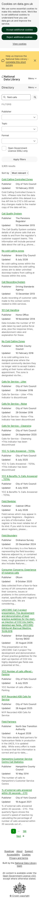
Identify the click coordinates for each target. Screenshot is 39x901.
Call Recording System (13, 282)
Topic (4, 123)
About (19, 851)
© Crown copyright (19, 896)
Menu (31, 78)
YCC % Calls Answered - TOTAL (18, 451)
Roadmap (9, 851)
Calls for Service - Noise (14, 403)
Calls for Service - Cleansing (16, 426)
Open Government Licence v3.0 (19, 876)
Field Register (9, 501)
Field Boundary (9, 535)
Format (5, 135)
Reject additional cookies (19, 37)
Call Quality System (12, 213)
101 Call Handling (10, 310)
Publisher (6, 111)
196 (24, 831)
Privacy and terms (18, 858)
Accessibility (13, 854)
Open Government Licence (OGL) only (18, 149)
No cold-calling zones (13, 251)
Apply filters (19, 159)
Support (29, 851)
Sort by (5, 173)
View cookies (19, 44)
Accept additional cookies (19, 29)
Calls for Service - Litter (14, 381)
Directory (8, 87)
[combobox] (19, 117)
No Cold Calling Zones (13, 341)
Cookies (26, 854)
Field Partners (9, 721)
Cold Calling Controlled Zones (17, 179)
